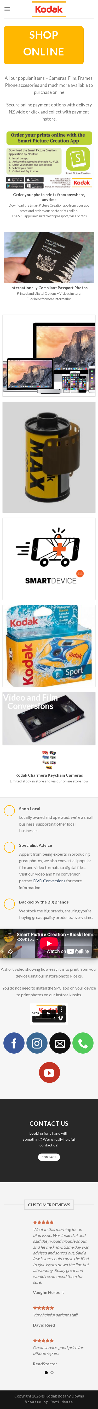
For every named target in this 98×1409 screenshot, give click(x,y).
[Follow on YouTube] (49, 1072)
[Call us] (82, 1042)
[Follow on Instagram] (36, 1042)
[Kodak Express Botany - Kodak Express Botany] (49, 9)
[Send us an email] (59, 1042)
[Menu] (7, 9)
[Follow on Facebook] (13, 1042)
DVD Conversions (49, 880)
